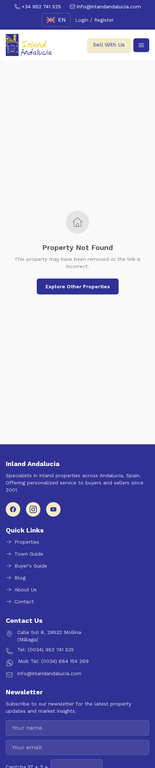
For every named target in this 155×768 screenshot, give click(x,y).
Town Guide (28, 554)
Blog (20, 578)
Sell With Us (109, 45)
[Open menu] (141, 45)
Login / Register (94, 20)
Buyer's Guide (30, 566)
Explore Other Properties (77, 286)
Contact (24, 601)
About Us (25, 589)
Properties (26, 542)
